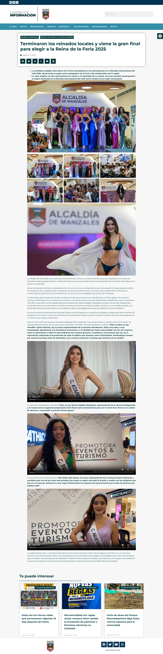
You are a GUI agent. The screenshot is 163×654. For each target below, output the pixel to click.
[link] (160, 36)
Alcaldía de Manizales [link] (29, 37)
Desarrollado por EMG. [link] (113, 650)
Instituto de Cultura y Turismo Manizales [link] (57, 37)
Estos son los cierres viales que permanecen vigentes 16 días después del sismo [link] (39, 618)
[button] (22, 61)
